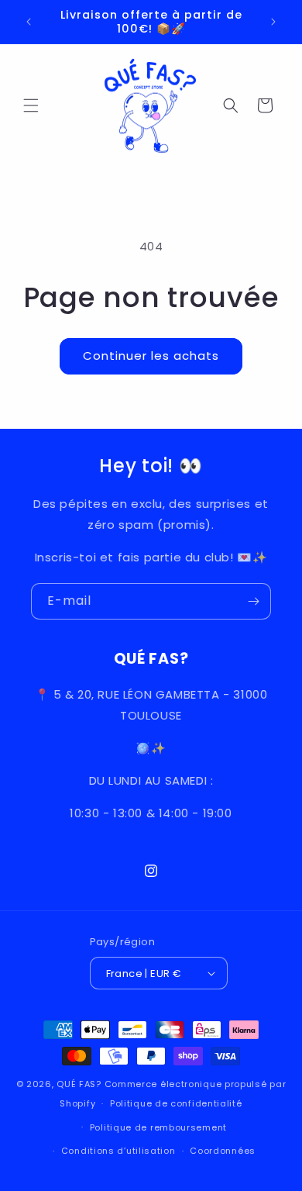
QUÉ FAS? (79, 1084)
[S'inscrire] (253, 601)
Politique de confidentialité (176, 1103)
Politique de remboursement (158, 1127)
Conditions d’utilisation (118, 1150)
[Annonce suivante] (273, 22)
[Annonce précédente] (29, 22)
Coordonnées (223, 1150)
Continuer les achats (151, 355)
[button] (31, 105)
